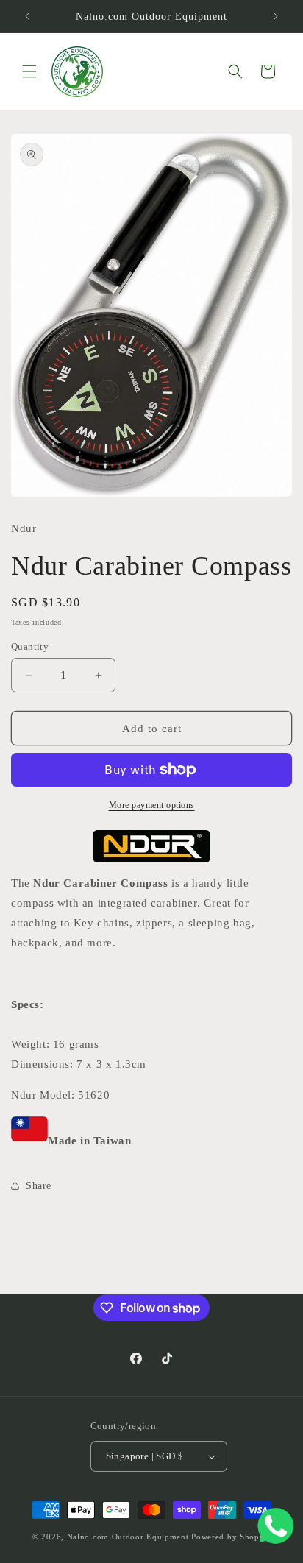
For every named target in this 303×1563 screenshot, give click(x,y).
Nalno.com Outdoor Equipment (128, 1536)
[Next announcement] (276, 16)
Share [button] (38, 1185)
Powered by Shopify (231, 1536)
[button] (29, 71)
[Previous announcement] (27, 16)
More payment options (152, 805)
